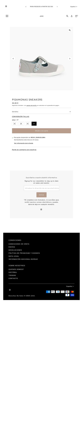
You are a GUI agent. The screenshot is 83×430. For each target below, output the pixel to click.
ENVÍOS (12, 247)
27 (34, 123)
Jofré (33, 296)
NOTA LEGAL (14, 256)
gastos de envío (32, 105)
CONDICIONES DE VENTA (19, 244)
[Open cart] (76, 16)
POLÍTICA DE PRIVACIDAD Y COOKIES (24, 253)
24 (15, 124)
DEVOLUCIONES (15, 250)
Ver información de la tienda (23, 143)
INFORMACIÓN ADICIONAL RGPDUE (23, 259)
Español (73, 6)
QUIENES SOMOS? (16, 269)
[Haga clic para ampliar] (69, 30)
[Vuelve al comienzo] (79, 424)
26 (28, 124)
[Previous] (26, 6)
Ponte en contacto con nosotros (24, 149)
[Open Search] (67, 16)
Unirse (41, 195)
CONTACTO (13, 278)
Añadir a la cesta (41, 131)
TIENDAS (12, 275)
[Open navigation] (7, 16)
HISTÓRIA (13, 272)
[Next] (57, 6)
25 (22, 124)
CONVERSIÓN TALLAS (20, 116)
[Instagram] (6, 6)
